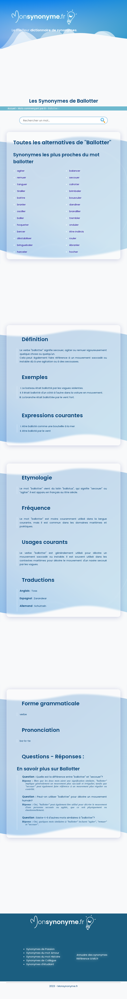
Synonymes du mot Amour (42, 953)
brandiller (75, 211)
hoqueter (23, 224)
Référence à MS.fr (87, 958)
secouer (74, 177)
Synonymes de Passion (40, 949)
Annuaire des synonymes (92, 955)
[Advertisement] (63, 72)
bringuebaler (25, 245)
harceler (22, 251)
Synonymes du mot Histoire (43, 956)
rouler (72, 238)
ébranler (74, 245)
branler (21, 204)
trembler (74, 218)
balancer (74, 170)
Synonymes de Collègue (41, 960)
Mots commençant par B (32, 108)
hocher (73, 251)
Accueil (12, 108)
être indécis (76, 231)
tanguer (22, 184)
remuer (21, 177)
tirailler (21, 191)
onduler (74, 224)
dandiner (74, 204)
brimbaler (75, 191)
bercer (21, 231)
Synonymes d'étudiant (40, 964)
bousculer (75, 197)
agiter (20, 170)
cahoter (74, 184)
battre (21, 197)
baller (20, 218)
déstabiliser (24, 238)
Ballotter (53, 108)
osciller (21, 211)
